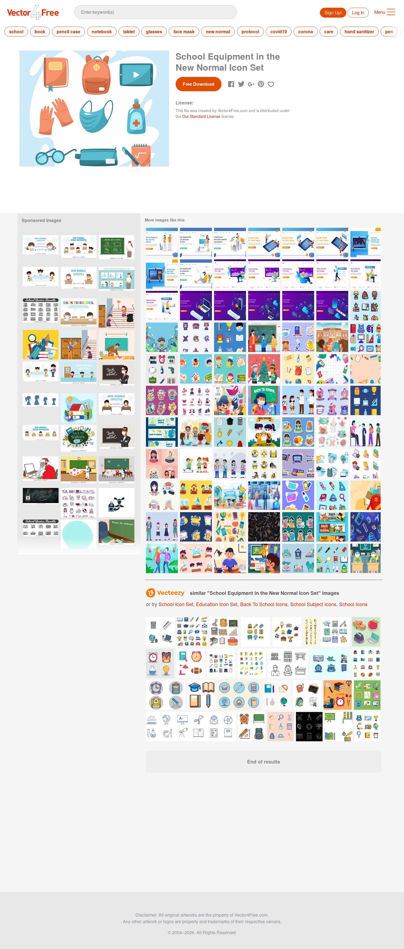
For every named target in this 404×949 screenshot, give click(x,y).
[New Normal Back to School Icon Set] (230, 337)
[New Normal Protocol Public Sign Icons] (264, 463)
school (16, 31)
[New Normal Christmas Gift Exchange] (264, 369)
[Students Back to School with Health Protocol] (298, 400)
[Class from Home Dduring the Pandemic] (264, 558)
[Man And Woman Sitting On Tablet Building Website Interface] (298, 242)
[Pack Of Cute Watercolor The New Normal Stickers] (332, 432)
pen (389, 31)
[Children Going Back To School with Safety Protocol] (230, 495)
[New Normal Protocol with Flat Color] (162, 558)
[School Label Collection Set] (332, 463)
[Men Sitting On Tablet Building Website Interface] (332, 242)
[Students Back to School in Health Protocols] (332, 337)
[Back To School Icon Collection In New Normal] (162, 369)
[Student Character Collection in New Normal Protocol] (162, 527)
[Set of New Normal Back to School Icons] (365, 463)
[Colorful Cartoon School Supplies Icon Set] (230, 527)
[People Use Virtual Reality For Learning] (162, 242)
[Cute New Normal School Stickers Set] (230, 369)
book (40, 31)
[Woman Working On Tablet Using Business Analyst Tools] (230, 242)
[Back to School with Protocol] (332, 527)
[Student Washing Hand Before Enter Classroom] (264, 400)
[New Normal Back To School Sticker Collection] (298, 527)
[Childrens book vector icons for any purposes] (330, 663)
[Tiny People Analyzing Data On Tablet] (365, 242)
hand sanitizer (359, 31)
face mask (184, 31)
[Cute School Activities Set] (196, 369)
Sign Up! (333, 12)
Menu (379, 12)
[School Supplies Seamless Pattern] (365, 527)
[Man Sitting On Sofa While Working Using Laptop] (230, 274)
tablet (129, 31)
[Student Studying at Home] (230, 558)
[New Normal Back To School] (264, 432)
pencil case (68, 31)
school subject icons (313, 603)
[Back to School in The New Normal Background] (162, 337)
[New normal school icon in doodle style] (78, 502)
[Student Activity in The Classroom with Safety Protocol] (196, 432)
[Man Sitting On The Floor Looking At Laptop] (196, 274)
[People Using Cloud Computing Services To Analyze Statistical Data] (264, 305)
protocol (250, 31)
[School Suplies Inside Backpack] (365, 495)
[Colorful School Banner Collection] (162, 432)
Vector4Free (33, 12)
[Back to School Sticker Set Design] (332, 400)
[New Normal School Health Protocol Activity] (365, 432)
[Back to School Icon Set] (230, 432)
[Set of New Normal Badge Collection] (162, 495)
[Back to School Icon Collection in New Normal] (196, 337)
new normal (218, 31)
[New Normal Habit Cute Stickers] (162, 463)
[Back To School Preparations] (230, 400)
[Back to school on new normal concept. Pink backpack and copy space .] (78, 534)
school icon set (176, 603)
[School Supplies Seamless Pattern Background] (264, 527)
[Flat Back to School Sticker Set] (162, 400)
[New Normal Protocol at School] (264, 337)
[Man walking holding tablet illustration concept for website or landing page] (332, 274)
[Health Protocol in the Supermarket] (264, 495)
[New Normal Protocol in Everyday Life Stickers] (298, 558)
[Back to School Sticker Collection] (298, 463)
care (328, 31)
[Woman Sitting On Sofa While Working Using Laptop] (264, 274)
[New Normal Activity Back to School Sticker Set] (298, 337)
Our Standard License (201, 116)
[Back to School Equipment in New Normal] (332, 369)
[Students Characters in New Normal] (196, 463)
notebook (102, 31)
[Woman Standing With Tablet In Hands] (196, 242)
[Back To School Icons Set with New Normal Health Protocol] (365, 305)
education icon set (216, 603)
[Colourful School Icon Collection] (365, 400)
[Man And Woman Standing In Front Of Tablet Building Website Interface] (264, 242)
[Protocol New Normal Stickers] (196, 558)
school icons (353, 603)
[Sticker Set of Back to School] (196, 527)
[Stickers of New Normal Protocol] (196, 495)
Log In (358, 12)
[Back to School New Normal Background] (365, 369)
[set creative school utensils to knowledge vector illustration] (368, 726)
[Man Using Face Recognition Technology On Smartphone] (230, 305)
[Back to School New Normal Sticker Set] (298, 432)
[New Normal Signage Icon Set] (196, 400)
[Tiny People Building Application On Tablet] (162, 274)
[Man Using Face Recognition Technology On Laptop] (196, 305)
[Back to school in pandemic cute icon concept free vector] (365, 337)
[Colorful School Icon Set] (332, 495)
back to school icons (263, 603)
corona (305, 31)
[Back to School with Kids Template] (365, 558)
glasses (154, 31)
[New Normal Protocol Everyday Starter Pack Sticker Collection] (298, 495)
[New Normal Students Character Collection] (230, 463)
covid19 (278, 31)
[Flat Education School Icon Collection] (298, 369)
